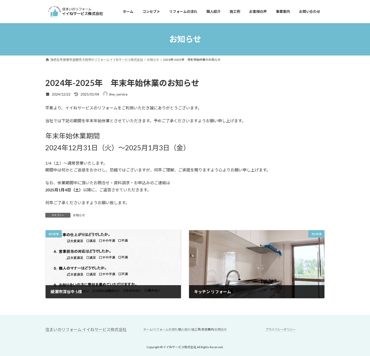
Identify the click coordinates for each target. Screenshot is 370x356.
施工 (195, 329)
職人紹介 (184, 329)
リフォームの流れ (165, 329)
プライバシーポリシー (281, 329)
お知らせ (79, 215)
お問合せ (221, 329)
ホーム (147, 329)
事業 (205, 329)
